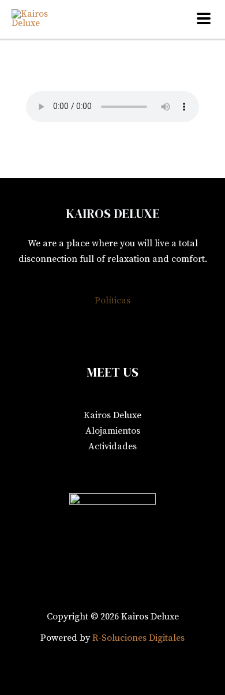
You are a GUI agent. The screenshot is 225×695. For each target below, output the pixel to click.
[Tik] (135, 473)
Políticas (112, 300)
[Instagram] (89, 473)
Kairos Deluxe (112, 415)
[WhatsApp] (182, 473)
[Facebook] (42, 473)
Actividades (112, 446)
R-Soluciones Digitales (138, 638)
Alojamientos (112, 431)
